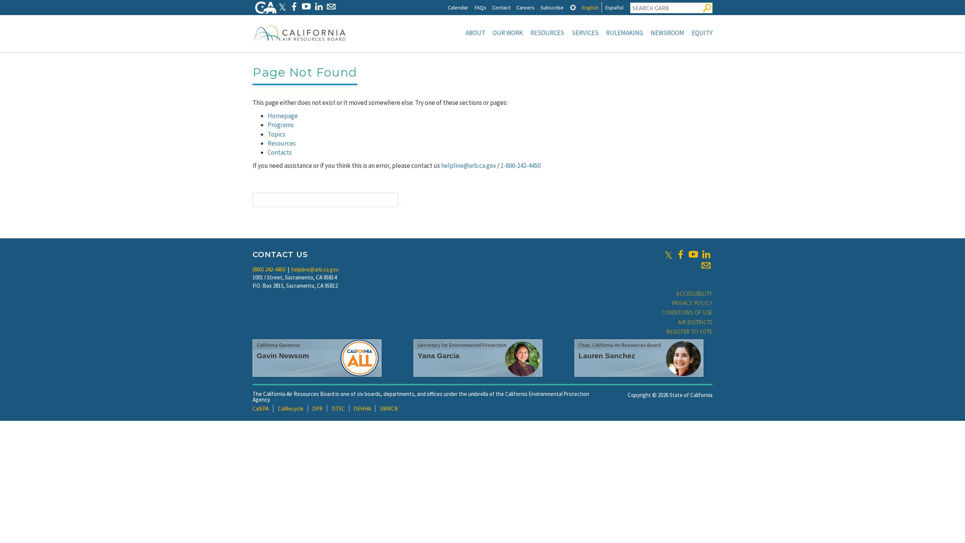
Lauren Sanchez (607, 356)
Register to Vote (689, 331)
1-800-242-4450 (521, 165)
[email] (706, 265)
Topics (276, 134)
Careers (525, 7)
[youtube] (693, 254)
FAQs (480, 7)
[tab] (573, 7)
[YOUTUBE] (306, 6)
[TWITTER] (282, 6)
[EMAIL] (331, 6)
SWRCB (389, 408)
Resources (547, 33)
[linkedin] (706, 254)
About (475, 33)
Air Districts (695, 322)
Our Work (508, 33)
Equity (702, 33)
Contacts (280, 152)
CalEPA (261, 408)
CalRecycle (290, 408)
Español (614, 7)
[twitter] (668, 254)
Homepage (283, 116)
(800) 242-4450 (269, 269)
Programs (281, 125)
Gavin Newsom (283, 356)
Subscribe (552, 7)
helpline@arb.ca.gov (468, 165)
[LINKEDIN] (318, 6)
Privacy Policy (692, 303)
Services (585, 33)
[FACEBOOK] (294, 6)
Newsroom (667, 33)
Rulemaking (624, 33)
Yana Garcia (439, 356)
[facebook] (680, 254)
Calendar (458, 7)
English (590, 7)
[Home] (300, 32)
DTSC (338, 408)
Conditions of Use (687, 312)
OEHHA (362, 408)
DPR (317, 408)
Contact (501, 7)
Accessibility (694, 293)
